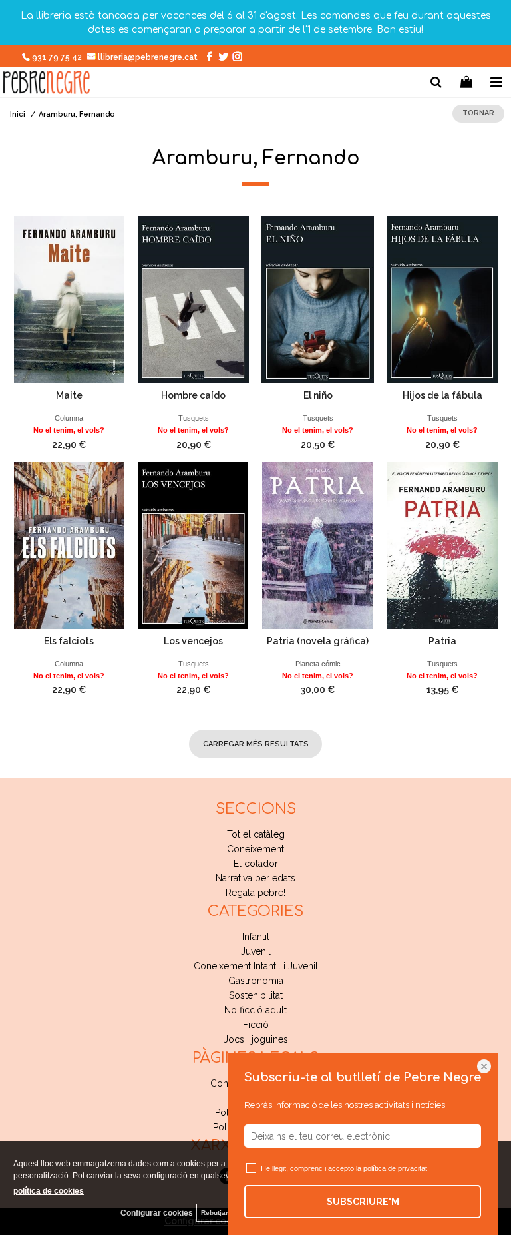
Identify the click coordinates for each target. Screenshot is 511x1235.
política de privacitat (395, 1168)
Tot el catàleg (256, 834)
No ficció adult (255, 1010)
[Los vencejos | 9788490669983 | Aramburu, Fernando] (193, 545)
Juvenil (256, 951)
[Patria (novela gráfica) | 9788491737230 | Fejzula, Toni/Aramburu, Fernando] (317, 545)
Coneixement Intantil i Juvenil (256, 966)
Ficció (256, 1024)
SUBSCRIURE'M (363, 1201)
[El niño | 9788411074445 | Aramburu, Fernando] (317, 299)
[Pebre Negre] (46, 84)
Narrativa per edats (255, 878)
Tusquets (193, 418)
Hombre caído (193, 395)
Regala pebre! (255, 892)
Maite (69, 395)
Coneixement (255, 849)
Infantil (255, 936)
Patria (442, 641)
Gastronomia (255, 980)
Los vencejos (193, 641)
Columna (69, 418)
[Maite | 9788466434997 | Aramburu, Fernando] (69, 299)
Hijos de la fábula (442, 395)
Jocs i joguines (256, 1039)
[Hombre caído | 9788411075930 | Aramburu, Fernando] (193, 299)
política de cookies (48, 1191)
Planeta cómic (318, 664)
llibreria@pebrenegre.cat (149, 57)
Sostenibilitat (256, 995)
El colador (256, 863)
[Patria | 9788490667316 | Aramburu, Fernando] (442, 545)
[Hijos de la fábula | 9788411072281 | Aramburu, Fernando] (442, 299)
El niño (318, 395)
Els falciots (69, 641)
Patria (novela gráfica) (318, 641)
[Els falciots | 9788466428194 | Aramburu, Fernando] (69, 545)
